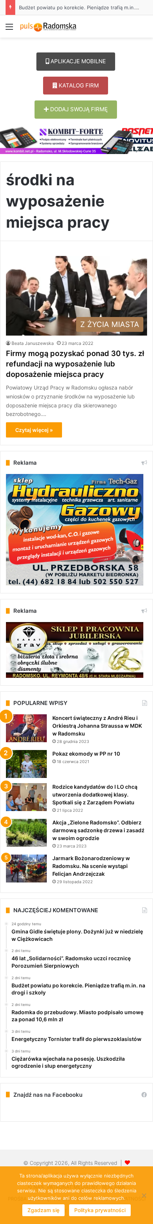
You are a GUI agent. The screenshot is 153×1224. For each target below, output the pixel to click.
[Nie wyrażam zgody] (143, 1195)
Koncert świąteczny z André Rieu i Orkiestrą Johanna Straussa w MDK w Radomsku (97, 726)
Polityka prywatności (100, 1210)
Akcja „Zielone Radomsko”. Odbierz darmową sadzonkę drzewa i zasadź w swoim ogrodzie (98, 830)
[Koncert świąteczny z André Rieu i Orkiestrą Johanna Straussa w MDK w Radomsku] (26, 728)
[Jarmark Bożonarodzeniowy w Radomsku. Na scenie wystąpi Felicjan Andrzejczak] (26, 868)
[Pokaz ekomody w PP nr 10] (26, 764)
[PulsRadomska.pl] (48, 26)
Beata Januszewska (33, 343)
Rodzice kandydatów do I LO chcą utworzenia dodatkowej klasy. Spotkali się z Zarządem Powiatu (94, 794)
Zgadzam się (43, 1210)
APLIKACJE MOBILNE (77, 61)
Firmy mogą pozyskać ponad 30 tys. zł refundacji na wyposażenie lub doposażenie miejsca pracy (75, 364)
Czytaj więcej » (34, 430)
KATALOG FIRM (78, 85)
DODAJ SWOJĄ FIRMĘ (78, 109)
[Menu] (9, 29)
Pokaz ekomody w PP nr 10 (86, 753)
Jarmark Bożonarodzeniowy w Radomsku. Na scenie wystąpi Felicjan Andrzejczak (91, 866)
